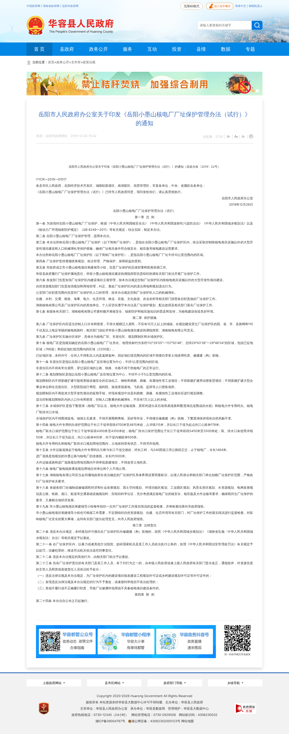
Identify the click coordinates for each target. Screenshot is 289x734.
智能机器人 (255, 5)
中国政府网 (34, 5)
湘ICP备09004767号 (110, 721)
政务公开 (62, 62)
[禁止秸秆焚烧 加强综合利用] (144, 83)
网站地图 (187, 721)
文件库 (76, 62)
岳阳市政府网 (70, 5)
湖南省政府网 (51, 5)
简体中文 (241, 5)
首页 (51, 62)
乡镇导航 (234, 683)
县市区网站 (113, 683)
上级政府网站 (53, 683)
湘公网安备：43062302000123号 (155, 721)
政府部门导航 (173, 683)
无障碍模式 (191, 6)
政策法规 (89, 62)
